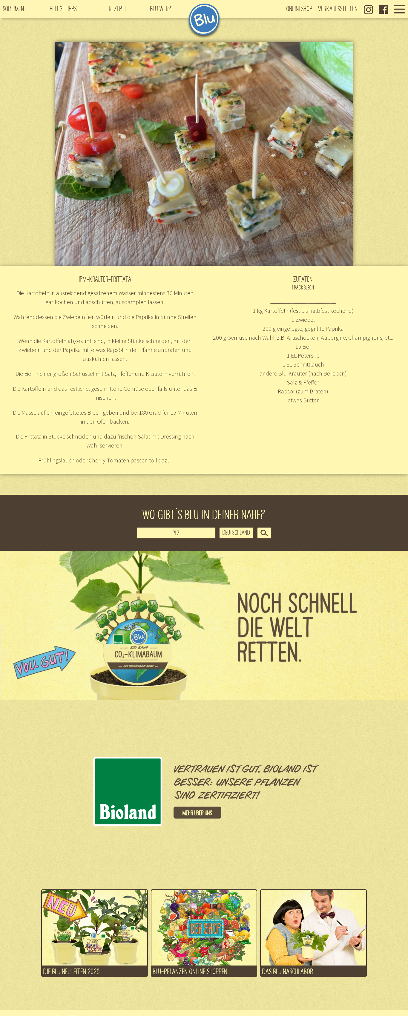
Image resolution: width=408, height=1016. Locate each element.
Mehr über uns (197, 813)
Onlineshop (299, 8)
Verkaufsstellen (338, 8)
